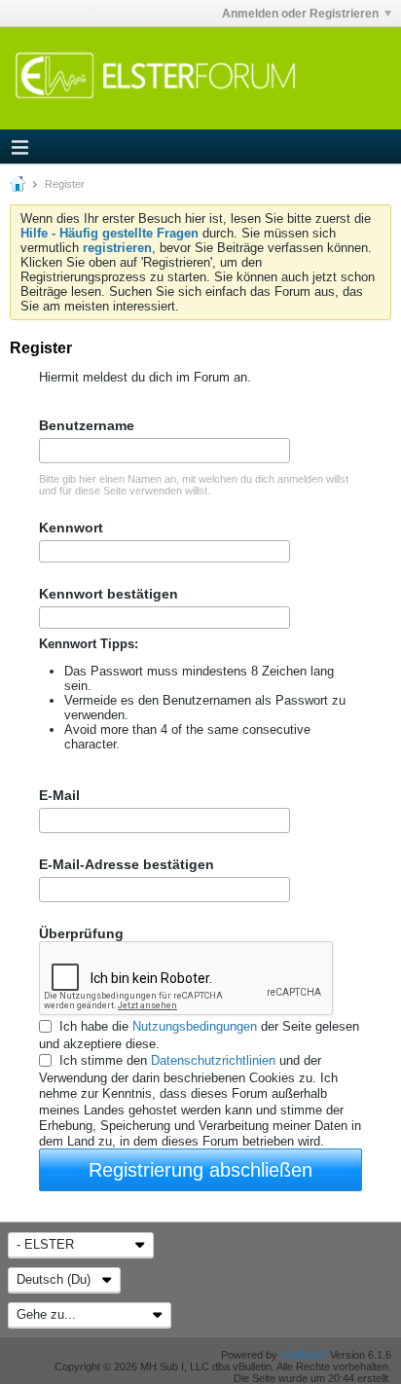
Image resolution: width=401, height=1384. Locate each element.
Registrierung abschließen (200, 1170)
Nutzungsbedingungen (194, 1026)
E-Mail (59, 795)
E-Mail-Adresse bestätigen (126, 864)
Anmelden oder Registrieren (300, 13)
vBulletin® (303, 1355)
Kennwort (71, 527)
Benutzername (86, 425)
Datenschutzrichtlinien (213, 1060)
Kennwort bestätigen (108, 593)
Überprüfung (81, 933)
